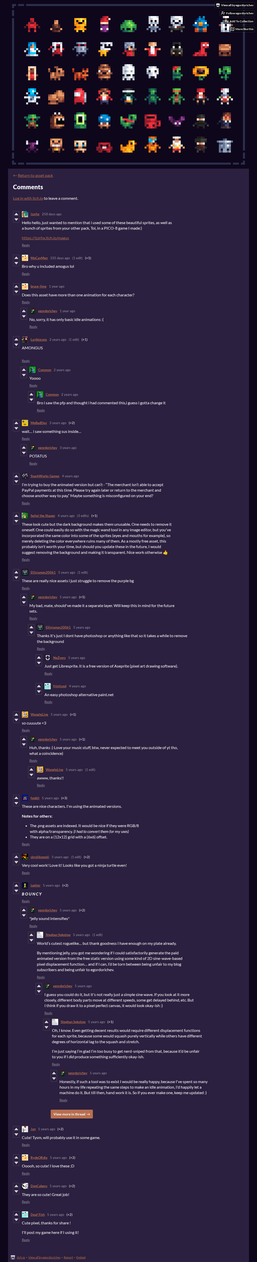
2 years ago (57, 340)
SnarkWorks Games (45, 476)
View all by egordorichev (44, 1257)
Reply (26, 245)
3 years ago (57, 423)
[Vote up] (16, 214)
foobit (35, 798)
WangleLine (39, 714)
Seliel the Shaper (43, 516)
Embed (81, 1257)
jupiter (35, 885)
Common (44, 370)
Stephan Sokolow (58, 935)
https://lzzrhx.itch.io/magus (45, 237)
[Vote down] (16, 219)
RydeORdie (39, 1158)
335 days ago (60, 258)
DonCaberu (39, 1186)
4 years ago (70, 476)
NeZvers (59, 658)
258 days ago (51, 214)
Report (68, 1257)
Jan (33, 1129)
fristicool (60, 686)
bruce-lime (38, 286)
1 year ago (56, 286)
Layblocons (39, 340)
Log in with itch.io (28, 198)
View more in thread (69, 1114)
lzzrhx (35, 214)
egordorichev (47, 311)
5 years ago (66, 572)
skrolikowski (40, 857)
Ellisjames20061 (43, 572)
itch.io (21, 1257)
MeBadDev (39, 423)
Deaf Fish (38, 1215)
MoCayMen (39, 258)
